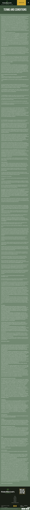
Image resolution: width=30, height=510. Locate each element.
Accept (23, 508)
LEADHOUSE (5, 507)
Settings (19, 508)
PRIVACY (21, 505)
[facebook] (14, 506)
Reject (27, 508)
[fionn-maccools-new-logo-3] (7, 1)
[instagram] (16, 506)
